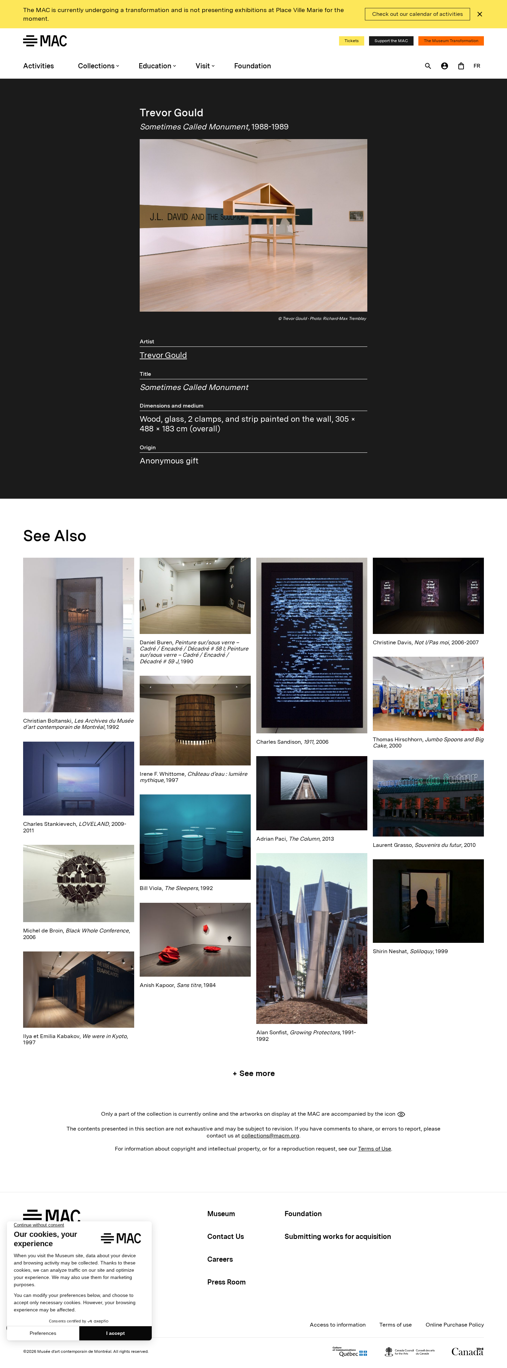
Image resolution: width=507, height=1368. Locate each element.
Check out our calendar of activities (417, 14)
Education (155, 66)
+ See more (253, 1073)
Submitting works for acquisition (338, 1236)
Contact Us (225, 1236)
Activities (38, 66)
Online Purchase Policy (455, 1324)
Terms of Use (374, 1148)
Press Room (226, 1282)
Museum (221, 1214)
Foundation (252, 66)
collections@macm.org (270, 1135)
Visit (203, 66)
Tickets (352, 40)
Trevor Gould (163, 355)
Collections (96, 66)
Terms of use (395, 1324)
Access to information (338, 1324)
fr (477, 65)
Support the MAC (391, 40)
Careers (220, 1259)
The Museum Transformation (451, 40)
